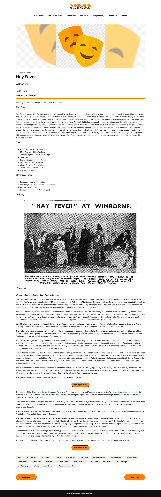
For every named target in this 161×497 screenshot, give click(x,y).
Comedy (58, 457)
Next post (135, 477)
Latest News (71, 16)
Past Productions (55, 16)
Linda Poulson (22, 462)
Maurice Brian (63, 462)
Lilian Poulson (132, 457)
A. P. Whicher (31, 457)
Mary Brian (49, 462)
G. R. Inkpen (70, 457)
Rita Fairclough (122, 462)
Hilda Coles (84, 457)
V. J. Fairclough (23, 466)
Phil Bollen (94, 462)
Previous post (26, 477)
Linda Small (37, 462)
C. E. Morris (46, 457)
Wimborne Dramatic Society (43, 466)
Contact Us (112, 16)
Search (124, 16)
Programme (107, 462)
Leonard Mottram (116, 457)
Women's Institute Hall (66, 466)
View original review (80, 384)
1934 (19, 457)
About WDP (84, 16)
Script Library (98, 16)
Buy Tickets (39, 16)
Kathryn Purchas (99, 457)
